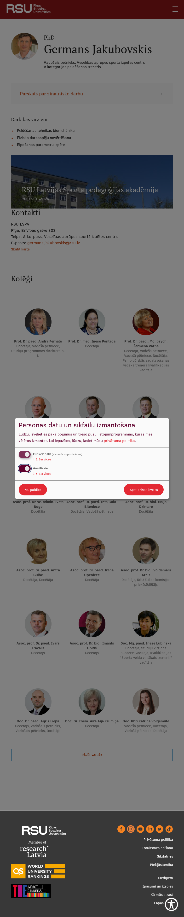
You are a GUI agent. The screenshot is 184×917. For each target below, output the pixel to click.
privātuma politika (119, 440)
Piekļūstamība (161, 864)
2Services (42, 459)
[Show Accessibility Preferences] (171, 904)
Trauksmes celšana (157, 847)
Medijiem (165, 877)
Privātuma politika (158, 839)
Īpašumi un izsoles (158, 886)
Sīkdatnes (165, 856)
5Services (42, 473)
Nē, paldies (32, 489)
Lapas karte (163, 902)
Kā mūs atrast (162, 894)
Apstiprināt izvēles (144, 489)
